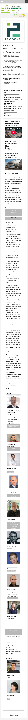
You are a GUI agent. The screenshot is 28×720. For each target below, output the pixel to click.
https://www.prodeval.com (13, 56)
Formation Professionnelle (11, 112)
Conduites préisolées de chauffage (12, 97)
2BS (9, 698)
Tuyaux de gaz (8, 103)
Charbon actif (8, 113)
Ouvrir (6, 149)
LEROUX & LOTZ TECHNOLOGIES (13, 449)
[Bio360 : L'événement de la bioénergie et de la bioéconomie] (12, 1)
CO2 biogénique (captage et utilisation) (13, 106)
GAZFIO (10, 548)
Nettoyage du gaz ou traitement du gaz (13, 99)
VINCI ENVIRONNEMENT (13, 495)
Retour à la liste (14, 715)
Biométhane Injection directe (11, 95)
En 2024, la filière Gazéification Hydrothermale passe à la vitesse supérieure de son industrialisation (13, 227)
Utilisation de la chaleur (10, 101)
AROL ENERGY (11, 570)
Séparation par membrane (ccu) (12, 104)
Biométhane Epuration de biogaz (12, 94)
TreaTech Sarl (11, 472)
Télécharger (11, 149)
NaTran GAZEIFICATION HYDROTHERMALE (13, 425)
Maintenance (8, 115)
